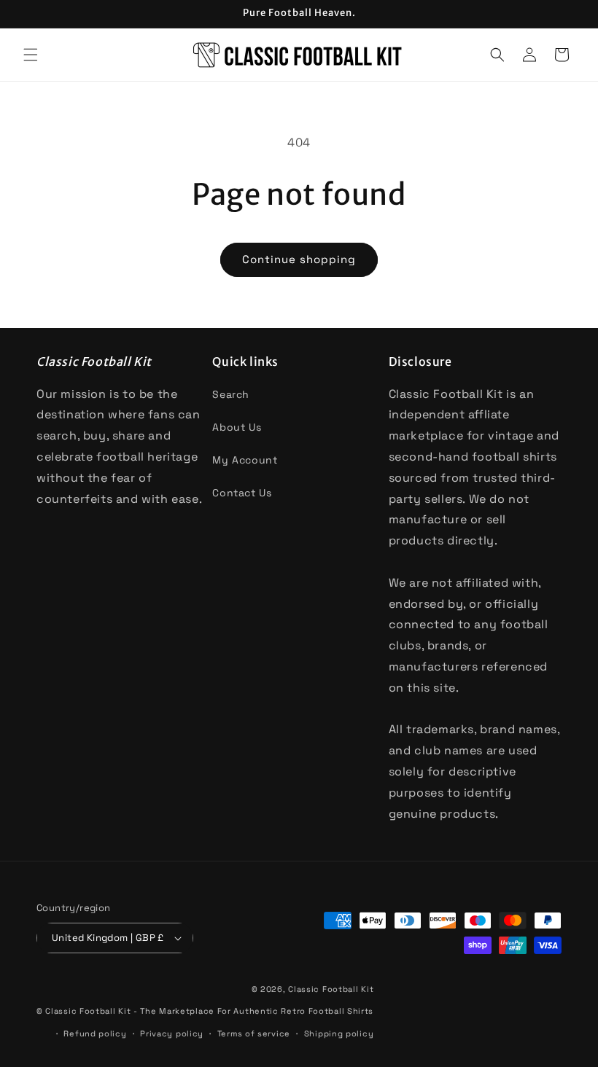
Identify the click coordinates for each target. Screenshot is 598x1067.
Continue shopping (299, 259)
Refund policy (94, 1033)
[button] (31, 55)
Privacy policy (171, 1033)
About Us (236, 427)
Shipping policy (339, 1033)
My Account (244, 459)
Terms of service (253, 1033)
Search (230, 394)
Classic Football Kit (330, 989)
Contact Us (241, 492)
